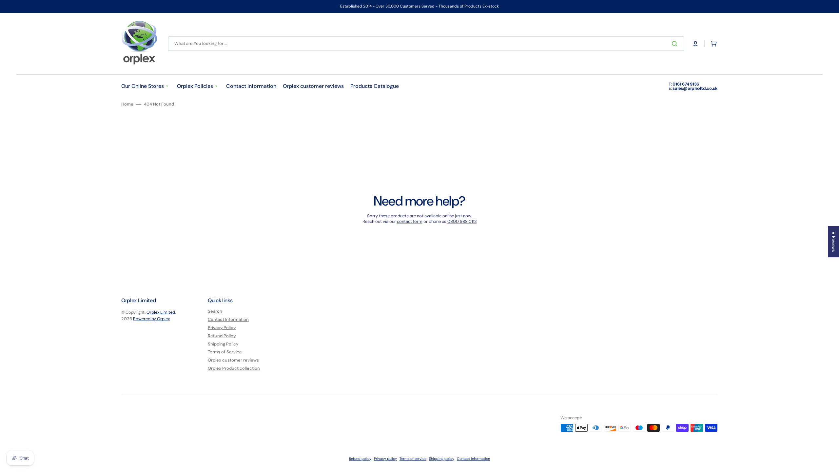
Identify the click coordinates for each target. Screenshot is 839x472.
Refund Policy (222, 336)
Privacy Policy (222, 327)
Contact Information (228, 319)
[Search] (675, 43)
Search (215, 311)
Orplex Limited (160, 312)
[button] (695, 43)
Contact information (473, 458)
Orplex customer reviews (233, 360)
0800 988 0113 (462, 221)
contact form (409, 221)
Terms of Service (225, 352)
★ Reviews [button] (833, 241)
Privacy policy (385, 458)
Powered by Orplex (151, 319)
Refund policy (360, 458)
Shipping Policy (223, 344)
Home (127, 104)
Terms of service (413, 458)
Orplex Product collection (234, 368)
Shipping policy (441, 458)
